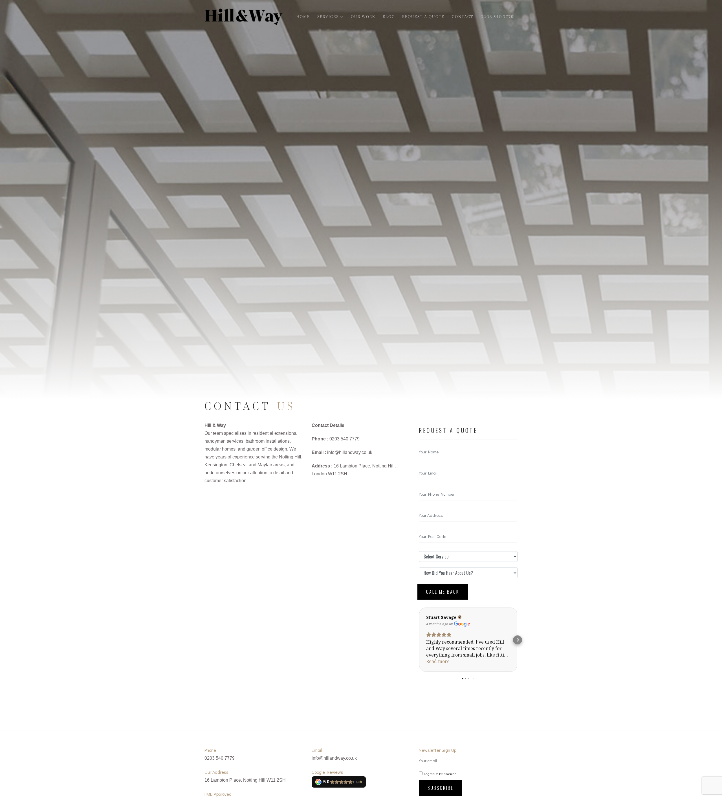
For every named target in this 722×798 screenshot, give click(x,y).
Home (303, 16)
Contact (462, 16)
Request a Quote (423, 16)
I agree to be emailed (440, 774)
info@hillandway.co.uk (349, 452)
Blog (389, 16)
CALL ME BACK (442, 591)
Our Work (363, 16)
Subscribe (441, 787)
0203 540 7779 (497, 16)
